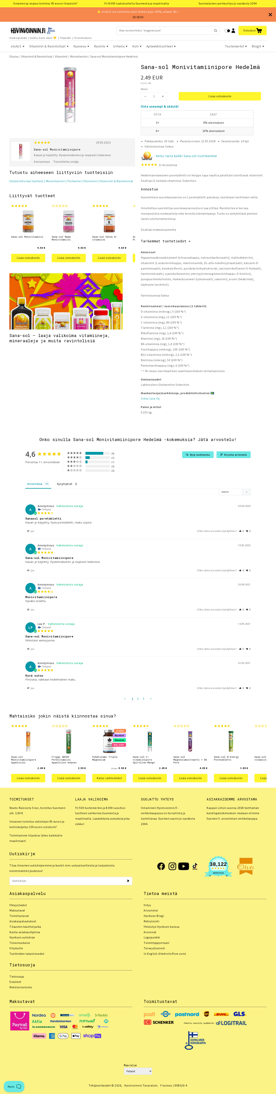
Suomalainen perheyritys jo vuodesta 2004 (228, 3)
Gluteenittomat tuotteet (26, 181)
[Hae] (215, 30)
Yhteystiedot (18, 905)
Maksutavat (17, 910)
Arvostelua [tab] (34, 484)
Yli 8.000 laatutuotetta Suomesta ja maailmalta (136, 3)
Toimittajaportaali (156, 943)
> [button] (151, 698)
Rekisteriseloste (20, 987)
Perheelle (74, 181)
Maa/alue (130, 1065)
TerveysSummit (154, 948)
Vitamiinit (61, 56)
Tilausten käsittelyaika (25, 927)
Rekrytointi (151, 921)
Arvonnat (150, 932)
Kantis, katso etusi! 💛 (43, 38)
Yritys (147, 905)
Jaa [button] (32, 531)
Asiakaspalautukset (22, 921)
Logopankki (152, 937)
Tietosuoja (16, 977)
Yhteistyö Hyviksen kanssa (161, 927)
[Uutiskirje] (128, 881)
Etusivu (14, 56)
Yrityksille (65, 38)
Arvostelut (151, 910)
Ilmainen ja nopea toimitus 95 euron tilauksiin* (45, 3)
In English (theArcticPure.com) (165, 954)
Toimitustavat (19, 916)
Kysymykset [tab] (64, 484)
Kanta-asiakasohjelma (24, 932)
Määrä (144, 89)
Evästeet (15, 982)
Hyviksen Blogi (154, 916)
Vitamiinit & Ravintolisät (36, 56)
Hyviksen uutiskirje (22, 937)
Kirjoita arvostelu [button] (235, 454)
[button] (252, 30)
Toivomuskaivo (83, 38)
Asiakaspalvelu (18, 38)
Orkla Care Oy (150, 399)
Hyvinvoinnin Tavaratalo (141, 1085)
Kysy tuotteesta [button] (200, 454)
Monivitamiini (79, 56)
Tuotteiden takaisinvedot (26, 954)
